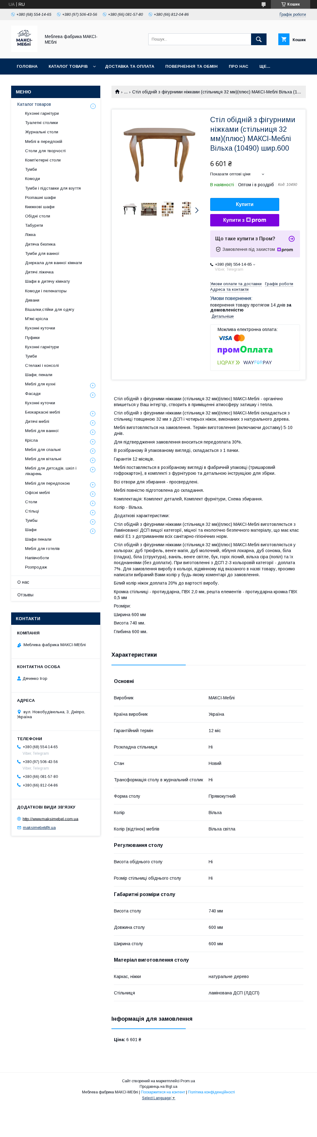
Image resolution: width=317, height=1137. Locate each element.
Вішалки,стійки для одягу (49, 309)
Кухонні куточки (40, 328)
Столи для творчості (45, 150)
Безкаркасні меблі (42, 412)
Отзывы (25, 594)
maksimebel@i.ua (39, 827)
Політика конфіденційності (211, 1092)
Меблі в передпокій (43, 141)
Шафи (31, 529)
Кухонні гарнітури (42, 113)
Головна (27, 66)
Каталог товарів (68, 66)
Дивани (32, 300)
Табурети (34, 225)
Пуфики (32, 337)
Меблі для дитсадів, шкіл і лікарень (50, 471)
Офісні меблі (37, 492)
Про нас (238, 66)
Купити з (234, 220)
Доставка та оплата (129, 66)
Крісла (31, 440)
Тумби (31, 169)
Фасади (33, 393)
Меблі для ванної (42, 430)
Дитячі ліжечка (39, 272)
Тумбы (31, 520)
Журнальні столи (41, 132)
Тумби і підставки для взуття (53, 188)
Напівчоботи (37, 558)
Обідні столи (37, 216)
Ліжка (30, 234)
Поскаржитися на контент (163, 1092)
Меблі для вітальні (43, 459)
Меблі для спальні (43, 449)
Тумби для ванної (42, 253)
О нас (23, 582)
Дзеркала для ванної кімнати (53, 262)
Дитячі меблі (37, 421)
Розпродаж (36, 567)
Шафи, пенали (38, 374)
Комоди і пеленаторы (46, 291)
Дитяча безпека (40, 244)
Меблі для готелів (42, 548)
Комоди (32, 178)
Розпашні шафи (40, 197)
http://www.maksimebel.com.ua (50, 818)
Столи (31, 502)
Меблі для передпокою (47, 483)
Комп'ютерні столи (43, 160)
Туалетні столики (41, 122)
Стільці (32, 511)
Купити (245, 204)
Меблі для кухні (40, 384)
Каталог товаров (34, 104)
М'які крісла (36, 318)
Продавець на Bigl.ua (158, 1086)
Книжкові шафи (39, 206)
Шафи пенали (38, 539)
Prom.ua (187, 1081)
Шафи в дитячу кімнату (47, 281)
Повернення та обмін (191, 66)
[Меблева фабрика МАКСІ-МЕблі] (24, 50)
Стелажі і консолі (42, 365)
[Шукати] (259, 39)
